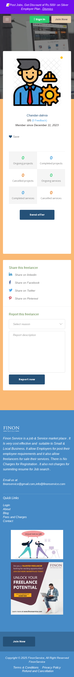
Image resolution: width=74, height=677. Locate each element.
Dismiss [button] (47, 8)
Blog (6, 513)
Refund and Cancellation (37, 671)
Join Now (61, 19)
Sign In (40, 19)
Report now (27, 379)
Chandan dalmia (37, 115)
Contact (8, 521)
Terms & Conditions (26, 667)
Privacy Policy (51, 667)
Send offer (37, 215)
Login (6, 505)
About (6, 509)
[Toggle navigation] (7, 19)
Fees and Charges (15, 517)
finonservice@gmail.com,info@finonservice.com (34, 484)
